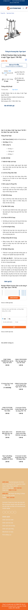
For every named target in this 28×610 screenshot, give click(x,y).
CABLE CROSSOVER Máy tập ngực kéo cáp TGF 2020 (21, 361)
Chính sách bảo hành (7, 519)
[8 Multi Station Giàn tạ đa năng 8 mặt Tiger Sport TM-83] (21, 375)
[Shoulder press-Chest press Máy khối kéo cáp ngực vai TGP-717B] (21, 424)
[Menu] (2, 8)
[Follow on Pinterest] (9, 512)
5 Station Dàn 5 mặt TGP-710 (7, 384)
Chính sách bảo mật (7, 523)
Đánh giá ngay (14, 297)
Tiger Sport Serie (10, 13)
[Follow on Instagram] (12, 4)
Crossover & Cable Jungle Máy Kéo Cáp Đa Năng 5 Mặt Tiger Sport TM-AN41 (21, 457)
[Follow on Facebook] (10, 4)
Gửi (14, 327)
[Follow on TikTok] (6, 512)
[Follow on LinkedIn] (15, 4)
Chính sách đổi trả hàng (8, 525)
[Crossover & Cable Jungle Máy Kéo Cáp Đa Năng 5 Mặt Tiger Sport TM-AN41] (21, 448)
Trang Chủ (3, 13)
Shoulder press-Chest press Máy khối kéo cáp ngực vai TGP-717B (21, 433)
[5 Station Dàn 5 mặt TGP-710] (7, 375)
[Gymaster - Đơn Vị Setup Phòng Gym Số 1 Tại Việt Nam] (14, 8)
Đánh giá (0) (8, 281)
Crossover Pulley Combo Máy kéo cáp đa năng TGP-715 (21, 409)
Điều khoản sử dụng (7, 532)
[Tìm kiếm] (23, 8)
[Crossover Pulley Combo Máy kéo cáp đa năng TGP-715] (21, 400)
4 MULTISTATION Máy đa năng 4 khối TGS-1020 (7, 409)
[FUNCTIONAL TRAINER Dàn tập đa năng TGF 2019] (7, 351)
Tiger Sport (15, 89)
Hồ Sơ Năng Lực (6, 534)
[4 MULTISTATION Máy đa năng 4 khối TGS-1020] (7, 400)
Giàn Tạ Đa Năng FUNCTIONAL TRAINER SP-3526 (7, 457)
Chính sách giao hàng (8, 528)
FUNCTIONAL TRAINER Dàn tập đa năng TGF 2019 (7, 361)
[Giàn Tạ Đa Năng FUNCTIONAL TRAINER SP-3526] (7, 448)
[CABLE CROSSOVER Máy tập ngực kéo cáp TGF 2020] (21, 351)
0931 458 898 (16, 608)
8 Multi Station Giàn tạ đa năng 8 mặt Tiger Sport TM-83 (21, 385)
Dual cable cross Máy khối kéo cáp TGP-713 (7, 433)
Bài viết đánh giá (9, 105)
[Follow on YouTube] (17, 4)
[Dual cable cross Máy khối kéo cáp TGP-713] (7, 424)
